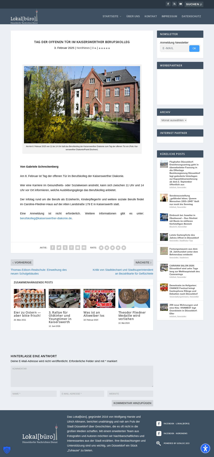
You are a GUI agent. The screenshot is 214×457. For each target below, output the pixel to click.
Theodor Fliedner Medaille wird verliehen (132, 315)
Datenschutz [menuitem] (191, 16)
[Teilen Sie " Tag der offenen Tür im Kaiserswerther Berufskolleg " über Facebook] (53, 247)
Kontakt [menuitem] (151, 16)
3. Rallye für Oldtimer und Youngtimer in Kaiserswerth (60, 317)
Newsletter (181, 187)
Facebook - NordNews (176, 433)
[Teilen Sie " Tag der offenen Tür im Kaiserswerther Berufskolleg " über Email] (78, 247)
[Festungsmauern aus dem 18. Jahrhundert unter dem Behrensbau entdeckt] (164, 251)
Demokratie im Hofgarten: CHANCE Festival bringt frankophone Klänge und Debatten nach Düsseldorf (184, 289)
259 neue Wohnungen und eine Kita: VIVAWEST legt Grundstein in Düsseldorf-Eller (184, 309)
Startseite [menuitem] (110, 16)
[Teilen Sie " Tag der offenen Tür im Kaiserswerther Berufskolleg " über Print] (84, 247)
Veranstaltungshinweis (179, 297)
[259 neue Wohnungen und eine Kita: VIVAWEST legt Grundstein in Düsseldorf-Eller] (164, 307)
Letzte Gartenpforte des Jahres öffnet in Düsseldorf (184, 236)
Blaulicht (173, 227)
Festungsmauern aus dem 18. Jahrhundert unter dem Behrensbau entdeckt (184, 252)
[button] (7, 450)
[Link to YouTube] (180, 4)
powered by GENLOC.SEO (177, 443)
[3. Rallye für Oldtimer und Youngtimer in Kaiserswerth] (65, 298)
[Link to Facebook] (168, 4)
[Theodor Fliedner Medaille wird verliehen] (134, 298)
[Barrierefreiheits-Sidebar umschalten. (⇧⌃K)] (205, 448)
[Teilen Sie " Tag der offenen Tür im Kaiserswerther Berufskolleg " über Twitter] (59, 247)
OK (194, 48)
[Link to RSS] (174, 4)
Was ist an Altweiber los (94, 314)
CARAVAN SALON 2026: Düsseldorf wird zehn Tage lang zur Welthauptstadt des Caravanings (185, 269)
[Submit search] (201, 4)
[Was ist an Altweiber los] (99, 298)
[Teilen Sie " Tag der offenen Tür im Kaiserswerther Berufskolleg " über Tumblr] (65, 247)
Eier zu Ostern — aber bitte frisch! (27, 314)
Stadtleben (184, 258)
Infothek (173, 187)
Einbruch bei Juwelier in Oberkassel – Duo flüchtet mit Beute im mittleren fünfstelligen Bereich (183, 219)
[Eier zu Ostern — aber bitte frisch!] (30, 298)
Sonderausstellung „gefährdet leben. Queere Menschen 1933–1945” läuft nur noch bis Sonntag (184, 199)
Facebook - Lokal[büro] (177, 423)
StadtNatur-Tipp (186, 241)
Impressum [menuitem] (169, 16)
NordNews (83, 47)
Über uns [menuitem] (133, 16)
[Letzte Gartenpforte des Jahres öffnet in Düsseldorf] (164, 237)
